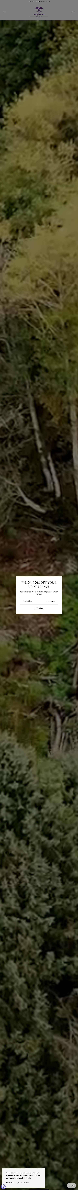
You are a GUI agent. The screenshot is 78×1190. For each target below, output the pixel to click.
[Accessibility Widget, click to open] (3, 1186)
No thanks (39, 608)
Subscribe (51, 601)
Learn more (10, 1183)
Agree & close (23, 1183)
